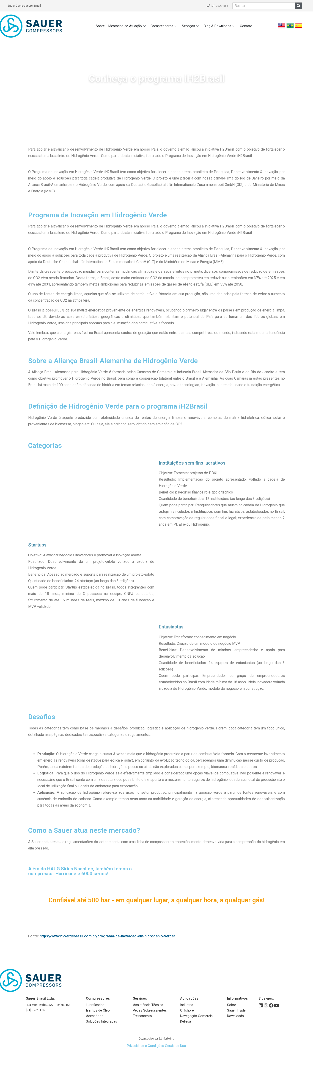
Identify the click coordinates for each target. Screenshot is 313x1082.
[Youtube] (276, 1005)
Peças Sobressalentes (150, 1010)
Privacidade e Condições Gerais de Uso (156, 1046)
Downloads (235, 1016)
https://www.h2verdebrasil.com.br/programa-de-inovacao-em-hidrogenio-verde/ (107, 936)
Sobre (100, 26)
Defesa (185, 1021)
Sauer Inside (236, 1010)
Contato (246, 26)
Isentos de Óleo (98, 1010)
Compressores (162, 26)
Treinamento (142, 1016)
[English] (281, 27)
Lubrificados (95, 1005)
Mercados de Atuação (125, 26)
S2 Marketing (166, 1038)
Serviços (188, 26)
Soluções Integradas (101, 1021)
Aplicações (189, 998)
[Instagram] (266, 1005)
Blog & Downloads (217, 26)
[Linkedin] (260, 1005)
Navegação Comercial (196, 1016)
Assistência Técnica (148, 1005)
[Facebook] (271, 1005)
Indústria (186, 1005)
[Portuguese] (290, 27)
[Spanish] (298, 27)
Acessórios (94, 1016)
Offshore (187, 1010)
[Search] (298, 6)
